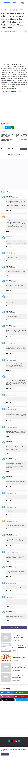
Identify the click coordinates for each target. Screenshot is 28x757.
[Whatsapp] (12, 127)
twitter (8, 700)
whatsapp (22, 692)
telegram (22, 700)
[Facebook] (6, 127)
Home (2, 8)
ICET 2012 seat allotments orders (12, 91)
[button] (22, 3)
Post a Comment (14, 627)
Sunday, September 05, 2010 (11, 493)
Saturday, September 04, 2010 (11, 377)
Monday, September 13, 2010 (11, 597)
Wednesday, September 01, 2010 (12, 197)
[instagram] (16, 741)
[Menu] (2, 2)
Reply (7, 210)
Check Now (3, 751)
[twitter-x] (12, 741)
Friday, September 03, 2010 (11, 238)
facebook (8, 692)
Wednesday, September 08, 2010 (12, 552)
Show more (23, 148)
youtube (22, 696)
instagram (8, 696)
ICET (5, 8)
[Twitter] (9, 127)
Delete (11, 210)
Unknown (8, 215)
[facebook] (9, 741)
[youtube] (14, 741)
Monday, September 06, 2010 (11, 521)
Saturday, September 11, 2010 (11, 583)
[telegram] (19, 741)
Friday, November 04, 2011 (10, 612)
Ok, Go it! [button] (5, 754)
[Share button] (16, 127)
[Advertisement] (14, 49)
